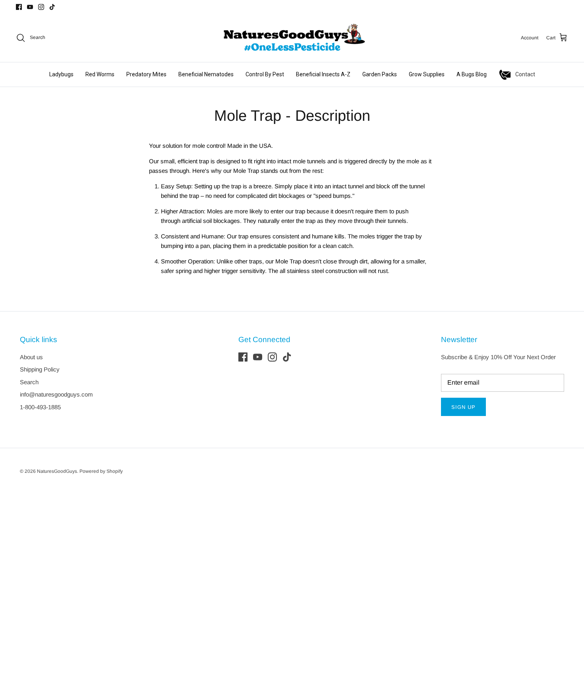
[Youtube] (30, 7)
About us (31, 357)
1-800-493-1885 (40, 407)
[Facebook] (19, 7)
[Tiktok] (52, 7)
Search (29, 382)
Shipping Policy (40, 369)
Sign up (463, 407)
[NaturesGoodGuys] (292, 37)
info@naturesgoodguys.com (56, 394)
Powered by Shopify (101, 471)
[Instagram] (41, 7)
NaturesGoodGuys (57, 471)
